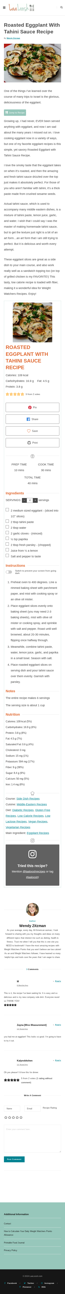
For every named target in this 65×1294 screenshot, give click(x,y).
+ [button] (35, 500)
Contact (7, 1223)
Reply (58, 981)
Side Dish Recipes (28, 798)
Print (35, 442)
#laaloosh (32, 877)
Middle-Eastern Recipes (32, 804)
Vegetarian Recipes (18, 827)
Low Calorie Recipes (31, 815)
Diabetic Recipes (23, 810)
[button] (7, 394)
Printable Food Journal (14, 1243)
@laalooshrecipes (34, 871)
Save (34, 430)
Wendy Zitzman (13, 38)
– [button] (24, 500)
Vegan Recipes (37, 821)
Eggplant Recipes (38, 833)
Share (34, 419)
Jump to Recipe (16, 112)
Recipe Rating (50, 1107)
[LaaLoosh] (22, 7)
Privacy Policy (10, 1250)
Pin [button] (34, 407)
